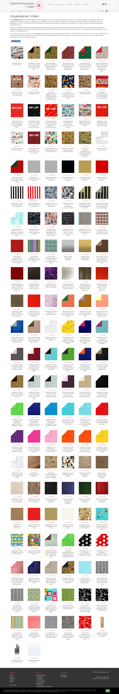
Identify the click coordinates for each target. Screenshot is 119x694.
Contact (86, 4)
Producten (12, 678)
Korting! (77, 4)
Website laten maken (101, 677)
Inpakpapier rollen (29, 11)
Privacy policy (13, 685)
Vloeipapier (39, 678)
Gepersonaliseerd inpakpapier (44, 686)
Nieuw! (69, 4)
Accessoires (39, 685)
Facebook (64, 675)
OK (108, 691)
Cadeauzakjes (40, 676)
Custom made (40, 680)
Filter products (16, 41)
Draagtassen (39, 683)
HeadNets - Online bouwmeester (101, 678)
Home (50, 4)
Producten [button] (59, 4)
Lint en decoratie (40, 681)
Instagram (64, 676)
